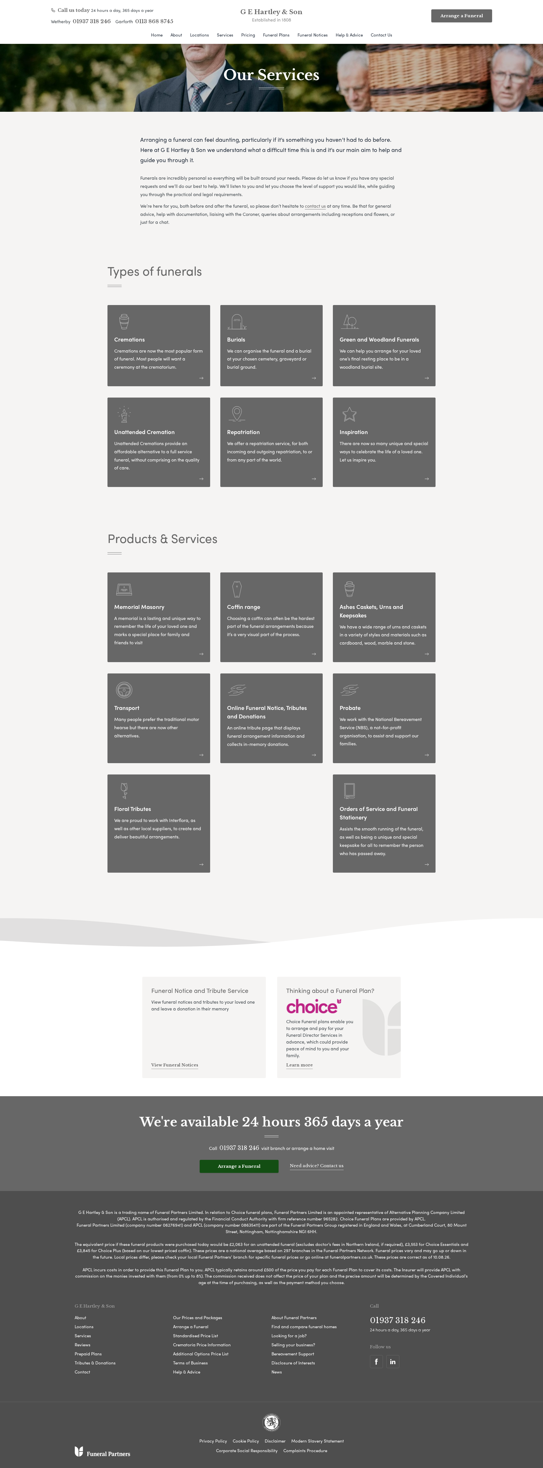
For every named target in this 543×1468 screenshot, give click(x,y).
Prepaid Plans (88, 1354)
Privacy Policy (213, 1441)
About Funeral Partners (294, 1317)
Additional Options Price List (201, 1354)
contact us (315, 206)
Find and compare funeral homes (304, 1326)
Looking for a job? (289, 1335)
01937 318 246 (92, 21)
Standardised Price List (195, 1335)
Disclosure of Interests (293, 1363)
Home (157, 35)
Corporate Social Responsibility (247, 1450)
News (277, 1372)
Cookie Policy (246, 1441)
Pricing (248, 35)
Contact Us (381, 35)
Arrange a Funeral (461, 15)
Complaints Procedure (305, 1450)
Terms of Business (190, 1363)
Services (225, 35)
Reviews (82, 1345)
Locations (199, 35)
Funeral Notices (313, 35)
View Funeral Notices (174, 1065)
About (176, 35)
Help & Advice (349, 35)
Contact (82, 1372)
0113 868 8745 (154, 21)
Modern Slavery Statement (317, 1441)
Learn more (299, 1065)
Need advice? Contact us (317, 1165)
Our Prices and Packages (197, 1317)
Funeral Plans (276, 35)
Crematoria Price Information (202, 1345)
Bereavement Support (293, 1354)
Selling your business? (293, 1345)
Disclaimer (275, 1441)
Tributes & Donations (95, 1363)
